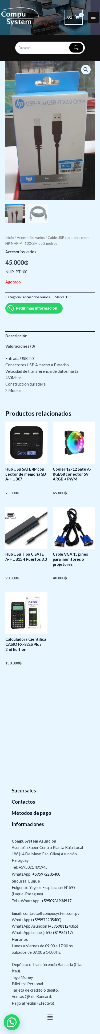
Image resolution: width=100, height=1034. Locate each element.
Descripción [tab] (16, 336)
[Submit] (76, 48)
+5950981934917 (56, 901)
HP (68, 297)
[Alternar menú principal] (93, 17)
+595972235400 (46, 874)
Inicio (9, 237)
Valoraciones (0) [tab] (20, 346)
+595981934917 (58, 932)
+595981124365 (63, 926)
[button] (86, 69)
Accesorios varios (31, 237)
